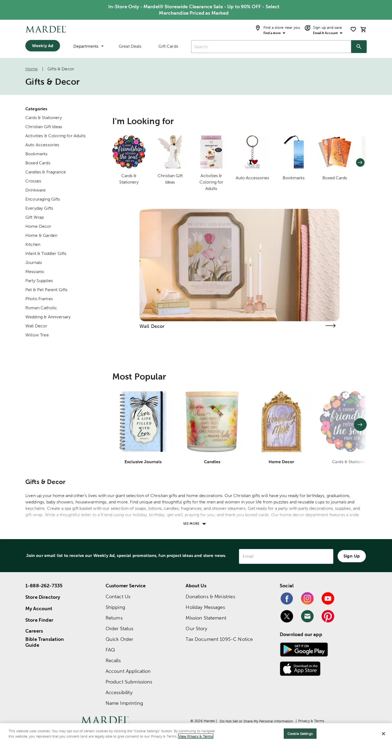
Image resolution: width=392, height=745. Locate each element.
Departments (85, 46)
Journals (33, 262)
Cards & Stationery (43, 117)
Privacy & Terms (311, 721)
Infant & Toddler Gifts (45, 253)
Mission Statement (206, 618)
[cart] (363, 29)
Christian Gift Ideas (43, 126)
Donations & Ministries (210, 596)
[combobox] (271, 46)
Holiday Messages (205, 607)
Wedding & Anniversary (48, 317)
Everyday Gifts (39, 208)
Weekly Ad (42, 45)
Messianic (35, 271)
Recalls (113, 660)
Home (31, 69)
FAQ (110, 650)
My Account (39, 608)
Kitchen (32, 244)
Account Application (128, 671)
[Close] (383, 733)
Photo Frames (39, 298)
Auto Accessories (42, 145)
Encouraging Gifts (42, 199)
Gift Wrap (34, 217)
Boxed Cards (37, 163)
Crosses (33, 181)
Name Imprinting (124, 703)
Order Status (120, 628)
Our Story (196, 628)
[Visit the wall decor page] (330, 326)
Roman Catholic (41, 308)
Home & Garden (41, 235)
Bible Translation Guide (44, 642)
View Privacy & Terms (196, 736)
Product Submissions (129, 682)
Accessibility (119, 692)
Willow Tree (37, 335)
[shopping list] (353, 29)
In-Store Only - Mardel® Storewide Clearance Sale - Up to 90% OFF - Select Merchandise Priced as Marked (194, 10)
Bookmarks (36, 154)
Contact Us (118, 596)
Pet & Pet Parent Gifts (46, 289)
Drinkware (35, 190)
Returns (114, 618)
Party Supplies (39, 280)
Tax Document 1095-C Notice (219, 639)
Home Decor (38, 226)
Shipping (115, 607)
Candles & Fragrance (45, 172)
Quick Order (119, 639)
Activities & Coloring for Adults (55, 135)
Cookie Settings (300, 734)
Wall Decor (36, 326)
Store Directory (42, 597)
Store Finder (39, 620)
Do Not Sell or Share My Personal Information (256, 721)
